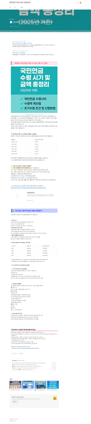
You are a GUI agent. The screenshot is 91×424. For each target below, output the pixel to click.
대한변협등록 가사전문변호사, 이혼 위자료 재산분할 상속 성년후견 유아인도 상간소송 (33, 54)
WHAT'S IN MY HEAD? (20, 3)
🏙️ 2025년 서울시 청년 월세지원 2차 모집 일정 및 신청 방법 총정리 (26, 366)
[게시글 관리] (17, 354)
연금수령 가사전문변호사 (19, 52)
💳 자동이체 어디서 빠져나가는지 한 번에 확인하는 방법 (24, 364)
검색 (77, 3)
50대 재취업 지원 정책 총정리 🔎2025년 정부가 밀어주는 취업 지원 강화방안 (28, 362)
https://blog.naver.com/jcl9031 (19, 50)
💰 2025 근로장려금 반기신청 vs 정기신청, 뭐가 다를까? (24, 367)
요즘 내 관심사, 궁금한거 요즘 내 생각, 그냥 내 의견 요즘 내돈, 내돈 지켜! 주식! (26, 399)
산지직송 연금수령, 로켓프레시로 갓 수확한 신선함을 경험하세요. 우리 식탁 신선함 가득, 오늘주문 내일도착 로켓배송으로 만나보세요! (33, 45)
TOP (80, 419)
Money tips (14, 360)
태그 (15, 7)
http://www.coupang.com (17, 41)
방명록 (21, 7)
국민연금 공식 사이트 (18, 185)
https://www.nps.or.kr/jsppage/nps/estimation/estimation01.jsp (28, 187)
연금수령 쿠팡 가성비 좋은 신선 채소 (22, 43)
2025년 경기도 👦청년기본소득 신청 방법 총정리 (22, 369)
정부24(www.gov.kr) (18, 296)
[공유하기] (15, 354)
